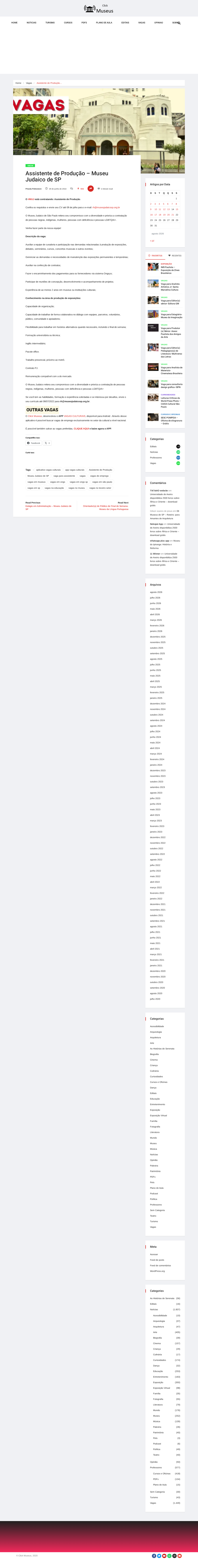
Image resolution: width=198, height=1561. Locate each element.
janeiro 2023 (156, 832)
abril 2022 (155, 882)
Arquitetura (155, 1037)
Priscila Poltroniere (34, 189)
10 (156, 209)
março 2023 (156, 820)
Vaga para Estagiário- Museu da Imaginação (171, 316)
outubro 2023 (156, 781)
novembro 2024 (158, 709)
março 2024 (156, 753)
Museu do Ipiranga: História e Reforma (165, 544)
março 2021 (156, 954)
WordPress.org (157, 1271)
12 (164, 209)
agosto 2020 (156, 993)
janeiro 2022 (156, 898)
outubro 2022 (156, 848)
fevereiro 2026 (157, 625)
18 (160, 214)
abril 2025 (155, 681)
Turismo (50, 22)
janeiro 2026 (156, 631)
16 (151, 214)
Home (14, 22)
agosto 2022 (156, 859)
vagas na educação (54, 488)
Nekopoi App (156, 524)
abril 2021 (155, 949)
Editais (125, 22)
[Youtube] (164, 1556)
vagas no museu (77, 488)
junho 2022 (155, 871)
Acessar (154, 1254)
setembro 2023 (157, 787)
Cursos (68, 22)
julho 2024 (155, 731)
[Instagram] (174, 1556)
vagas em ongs (57, 482)
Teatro (153, 1216)
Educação (155, 1099)
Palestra (154, 1165)
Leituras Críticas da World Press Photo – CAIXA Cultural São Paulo (171, 402)
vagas (83, 476)
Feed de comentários (160, 1265)
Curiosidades (168, 395)
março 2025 (156, 687)
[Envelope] (179, 1556)
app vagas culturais (74, 470)
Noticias (31, 22)
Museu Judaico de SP (38, 476)
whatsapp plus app (159, 540)
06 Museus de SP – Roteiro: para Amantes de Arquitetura (165, 515)
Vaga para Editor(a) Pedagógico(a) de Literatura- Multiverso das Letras (171, 352)
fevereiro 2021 (157, 960)
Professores (156, 457)
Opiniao (158, 22)
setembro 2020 (157, 988)
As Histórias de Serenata (162, 1048)
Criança (154, 1065)
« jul (152, 240)
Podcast (154, 1193)
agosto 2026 (156, 592)
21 (173, 214)
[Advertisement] (99, 52)
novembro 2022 (158, 843)
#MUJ (31, 199)
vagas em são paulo (102, 482)
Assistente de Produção (100, 470)
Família (153, 1121)
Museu (153, 1143)
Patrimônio (155, 1171)
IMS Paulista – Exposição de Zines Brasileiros (170, 270)
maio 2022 (155, 876)
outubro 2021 (156, 915)
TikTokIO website (159, 490)
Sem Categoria (157, 1210)
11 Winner (155, 553)
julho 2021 (155, 932)
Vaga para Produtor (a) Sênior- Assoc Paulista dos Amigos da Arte (171, 333)
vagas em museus (36, 482)
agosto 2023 (156, 792)
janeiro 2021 (156, 965)
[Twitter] (159, 1556)
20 (168, 214)
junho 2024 (155, 737)
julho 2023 (155, 798)
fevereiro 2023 (157, 826)
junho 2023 (155, 804)
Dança (153, 1087)
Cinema (154, 1060)
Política (153, 1199)
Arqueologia (156, 1032)
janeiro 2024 (156, 765)
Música (153, 1149)
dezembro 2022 (158, 837)
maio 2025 (155, 675)
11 (160, 209)
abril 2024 (155, 748)
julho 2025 (155, 664)
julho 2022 (155, 865)
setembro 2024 (157, 720)
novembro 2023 (158, 776)
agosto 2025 (156, 659)
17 (156, 214)
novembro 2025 (158, 642)
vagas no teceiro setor (100, 488)
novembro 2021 (158, 910)
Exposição (166, 264)
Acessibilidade (157, 1026)
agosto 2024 (156, 726)
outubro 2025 (156, 648)
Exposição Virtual (158, 1115)
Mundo (153, 1138)
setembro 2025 (157, 653)
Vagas (141, 22)
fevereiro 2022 (157, 893)
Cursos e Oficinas (170, 414)
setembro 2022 (157, 854)
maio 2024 (155, 742)
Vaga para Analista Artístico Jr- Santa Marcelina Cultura (170, 286)
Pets (152, 1182)
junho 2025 (155, 670)
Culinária (154, 1071)
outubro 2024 (156, 714)
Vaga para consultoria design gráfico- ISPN (172, 386)
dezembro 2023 (158, 770)
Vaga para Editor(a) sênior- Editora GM (170, 302)
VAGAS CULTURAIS (74, 416)
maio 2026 (155, 609)
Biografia (154, 1054)
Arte (152, 1043)
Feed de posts (157, 1260)
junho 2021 (155, 937)
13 (168, 209)
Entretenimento (157, 1104)
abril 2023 (155, 815)
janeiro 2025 (156, 698)
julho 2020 (155, 999)
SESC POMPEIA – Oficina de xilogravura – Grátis (171, 420)
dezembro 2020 (158, 971)
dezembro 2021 (158, 904)
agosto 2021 (156, 926)
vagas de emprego (99, 476)
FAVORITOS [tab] (156, 255)
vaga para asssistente (64, 476)
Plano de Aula (104, 22)
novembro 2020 (158, 976)
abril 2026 (155, 614)
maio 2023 (155, 809)
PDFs (84, 22)
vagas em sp (34, 488)
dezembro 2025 (158, 636)
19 (164, 214)
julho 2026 (155, 597)
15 (177, 209)
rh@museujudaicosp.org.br (106, 207)
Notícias (154, 452)
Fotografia (155, 1126)
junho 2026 (155, 603)
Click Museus (35, 416)
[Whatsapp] (169, 1556)
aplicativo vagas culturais (48, 470)
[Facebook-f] (154, 1556)
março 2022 (156, 887)
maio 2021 (155, 943)
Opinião (154, 1160)
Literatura (154, 1132)
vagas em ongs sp (79, 482)
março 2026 (156, 620)
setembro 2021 (157, 921)
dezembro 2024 (158, 703)
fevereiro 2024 (157, 759)
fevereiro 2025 (157, 692)
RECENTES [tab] (176, 255)
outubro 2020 (156, 982)
